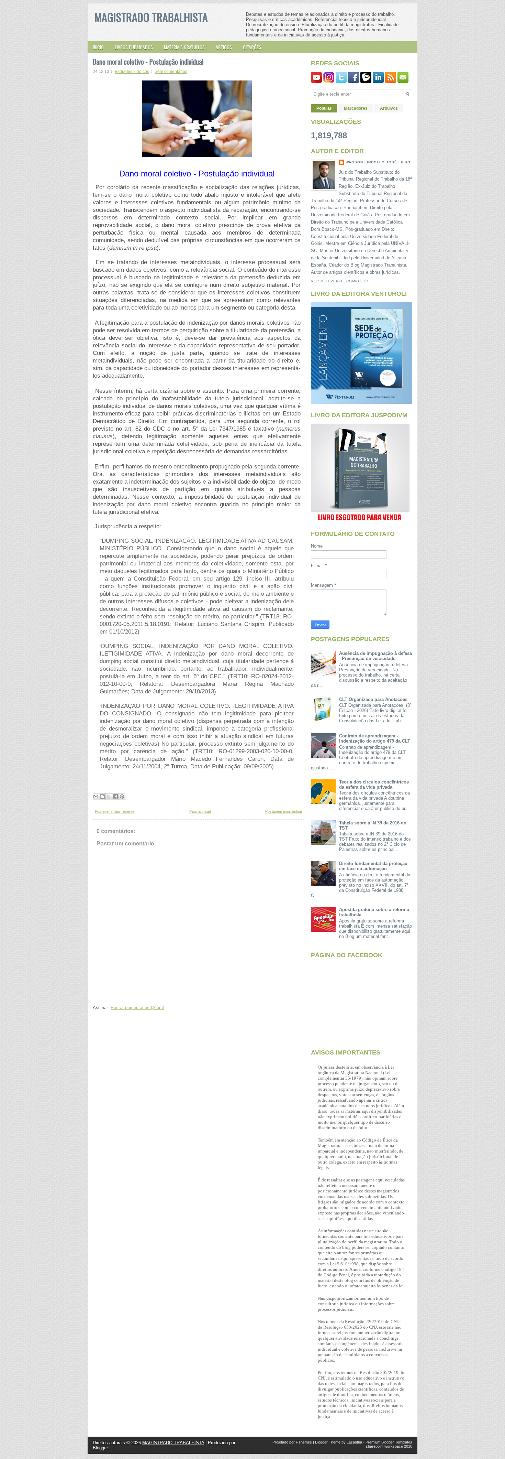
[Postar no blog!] (102, 796)
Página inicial (200, 811)
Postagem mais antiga (283, 811)
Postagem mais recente (114, 811)
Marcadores (356, 108)
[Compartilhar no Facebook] (115, 796)
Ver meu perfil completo (340, 281)
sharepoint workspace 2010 (389, 1446)
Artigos (224, 47)
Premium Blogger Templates (389, 1442)
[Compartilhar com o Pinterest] (122, 796)
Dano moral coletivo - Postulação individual (148, 61)
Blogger (100, 1447)
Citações (252, 47)
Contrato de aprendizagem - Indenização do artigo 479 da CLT (374, 738)
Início (98, 47)
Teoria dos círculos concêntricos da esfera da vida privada (374, 784)
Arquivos (389, 108)
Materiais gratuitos (184, 47)
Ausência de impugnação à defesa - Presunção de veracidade (375, 656)
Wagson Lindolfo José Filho (378, 162)
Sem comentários (171, 71)
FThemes (304, 1442)
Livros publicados (134, 47)
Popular (324, 108)
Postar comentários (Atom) (137, 1007)
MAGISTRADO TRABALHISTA (151, 17)
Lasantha (354, 1442)
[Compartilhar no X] (108, 796)
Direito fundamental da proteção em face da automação (373, 866)
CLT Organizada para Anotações (373, 699)
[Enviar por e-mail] (95, 796)
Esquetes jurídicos (132, 71)
